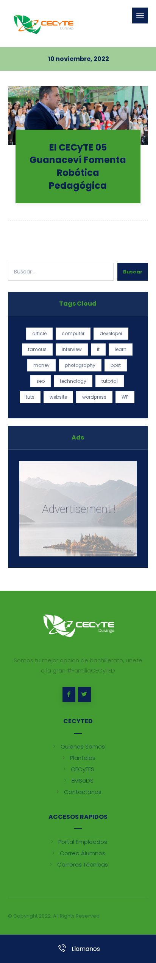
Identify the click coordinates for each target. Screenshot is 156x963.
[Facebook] (68, 694)
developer (111, 333)
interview (72, 349)
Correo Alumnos (82, 853)
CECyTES (82, 769)
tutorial (109, 381)
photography (80, 365)
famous (37, 349)
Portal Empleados (82, 842)
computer (73, 333)
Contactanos (82, 792)
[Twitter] (84, 694)
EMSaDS (83, 780)
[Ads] (78, 509)
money (41, 365)
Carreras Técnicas (82, 864)
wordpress (94, 397)
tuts (30, 397)
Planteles (82, 758)
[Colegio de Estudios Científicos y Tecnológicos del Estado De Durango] (43, 23)
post (116, 365)
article (39, 333)
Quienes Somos (83, 746)
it (98, 349)
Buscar (132, 271)
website (58, 397)
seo (40, 381)
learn (120, 349)
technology (73, 381)
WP (125, 397)
